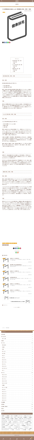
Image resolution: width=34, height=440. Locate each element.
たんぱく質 (8, 243)
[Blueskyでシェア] (20, 299)
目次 (16, 58)
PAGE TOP (17, 435)
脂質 (10, 243)
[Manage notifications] (31, 438)
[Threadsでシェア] (13, 301)
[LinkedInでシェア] (13, 304)
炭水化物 (4, 243)
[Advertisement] (17, 50)
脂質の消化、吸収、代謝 (16, 68)
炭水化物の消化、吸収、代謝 (17, 60)
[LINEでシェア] (8, 42)
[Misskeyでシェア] (28, 299)
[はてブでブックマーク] (6, 42)
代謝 (14, 63)
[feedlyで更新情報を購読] (16, 252)
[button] (31, 237)
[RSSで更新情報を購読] (18, 252)
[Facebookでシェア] (4, 42)
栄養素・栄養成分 (15, 243)
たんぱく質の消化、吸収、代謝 (17, 64)
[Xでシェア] (3, 42)
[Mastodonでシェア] (13, 299)
